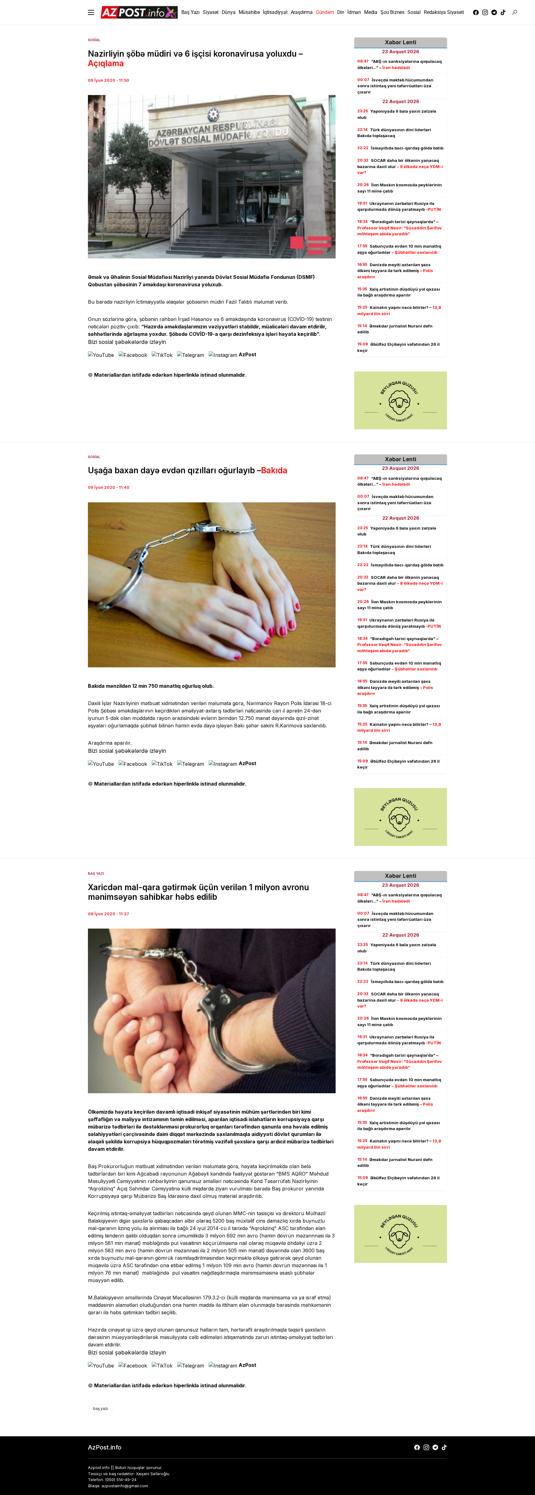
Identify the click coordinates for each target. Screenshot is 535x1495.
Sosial (94, 40)
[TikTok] (503, 12)
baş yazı (100, 1408)
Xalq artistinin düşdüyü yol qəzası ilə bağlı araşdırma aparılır (398, 292)
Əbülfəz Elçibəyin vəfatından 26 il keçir (398, 347)
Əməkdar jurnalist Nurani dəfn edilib (395, 329)
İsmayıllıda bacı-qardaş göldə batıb (400, 147)
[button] (91, 12)
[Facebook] (476, 12)
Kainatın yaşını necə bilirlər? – (399, 310)
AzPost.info (104, 1447)
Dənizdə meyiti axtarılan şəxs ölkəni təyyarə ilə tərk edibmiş (395, 270)
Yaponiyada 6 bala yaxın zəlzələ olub (396, 114)
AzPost (247, 354)
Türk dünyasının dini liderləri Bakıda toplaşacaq (394, 132)
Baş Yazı (96, 873)
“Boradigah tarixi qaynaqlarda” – (399, 227)
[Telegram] (494, 12)
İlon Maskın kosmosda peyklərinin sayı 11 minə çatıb (399, 187)
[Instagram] (485, 12)
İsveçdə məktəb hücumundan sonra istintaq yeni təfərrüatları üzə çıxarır (395, 85)
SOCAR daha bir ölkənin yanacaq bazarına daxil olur (400, 166)
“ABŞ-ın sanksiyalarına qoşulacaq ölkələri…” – (399, 64)
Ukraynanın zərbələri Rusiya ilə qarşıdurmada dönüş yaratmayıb (399, 206)
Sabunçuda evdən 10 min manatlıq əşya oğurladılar (399, 249)
